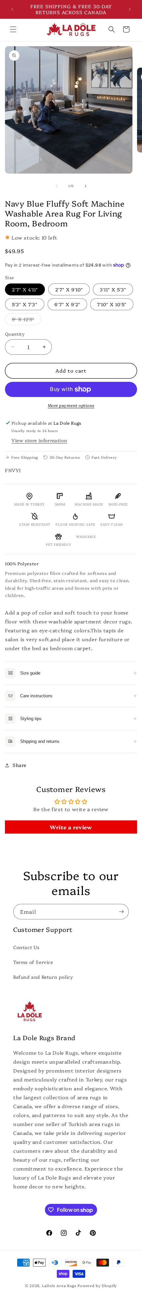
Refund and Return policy (43, 977)
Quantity (14, 334)
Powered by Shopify (97, 1285)
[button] (13, 29)
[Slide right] (85, 186)
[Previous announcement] (12, 9)
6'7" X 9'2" (67, 304)
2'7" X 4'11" (25, 289)
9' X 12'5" (26, 320)
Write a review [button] (71, 827)
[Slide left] (56, 186)
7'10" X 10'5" (111, 304)
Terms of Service (33, 962)
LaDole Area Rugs (59, 1285)
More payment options (71, 405)
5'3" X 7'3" (24, 304)
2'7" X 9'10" (69, 289)
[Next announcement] (130, 9)
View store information (39, 440)
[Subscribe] (121, 911)
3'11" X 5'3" (113, 289)
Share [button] (19, 765)
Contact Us (26, 947)
